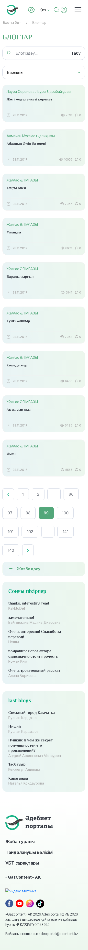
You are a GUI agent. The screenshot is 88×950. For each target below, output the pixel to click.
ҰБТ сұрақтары (22, 863)
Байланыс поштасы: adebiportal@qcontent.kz (41, 934)
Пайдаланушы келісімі (29, 852)
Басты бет (12, 22)
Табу (76, 53)
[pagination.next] (28, 550)
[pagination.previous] (8, 494)
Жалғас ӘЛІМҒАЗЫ (22, 180)
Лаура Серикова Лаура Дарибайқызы (39, 91)
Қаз (43, 9)
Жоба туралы (20, 841)
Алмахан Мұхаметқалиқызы (31, 135)
